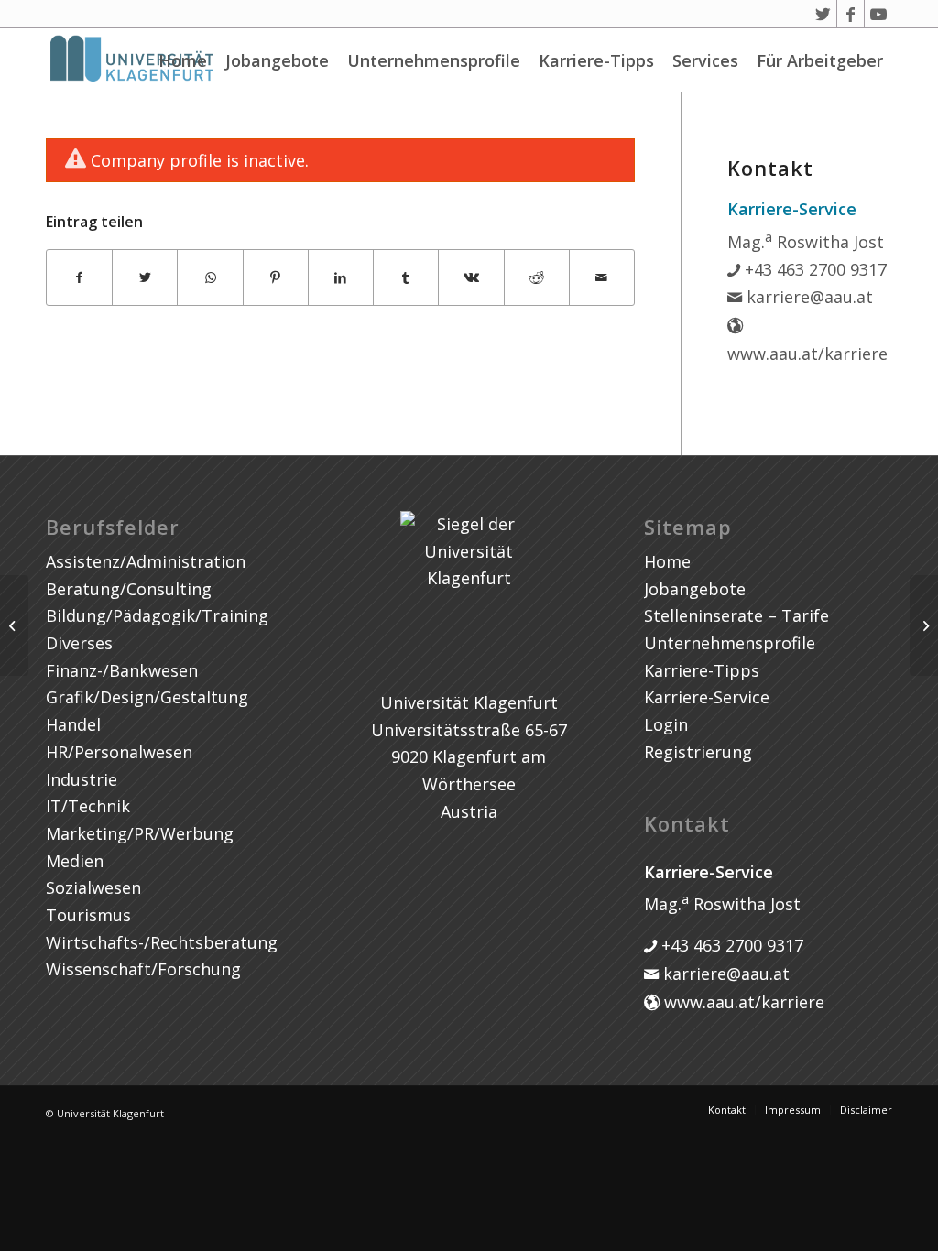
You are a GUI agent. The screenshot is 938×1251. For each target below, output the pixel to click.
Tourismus (88, 915)
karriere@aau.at (807, 297)
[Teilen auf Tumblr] (406, 278)
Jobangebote (277, 60)
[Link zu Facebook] (850, 13)
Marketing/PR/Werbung (140, 833)
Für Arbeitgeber (820, 60)
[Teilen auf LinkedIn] (341, 278)
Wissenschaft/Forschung (143, 969)
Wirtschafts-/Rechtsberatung (162, 942)
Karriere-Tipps (596, 60)
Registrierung (698, 752)
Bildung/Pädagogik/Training (157, 615)
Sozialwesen (93, 887)
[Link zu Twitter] (823, 13)
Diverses (79, 643)
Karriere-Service (706, 697)
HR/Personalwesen (119, 752)
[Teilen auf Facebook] (79, 278)
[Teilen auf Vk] (471, 278)
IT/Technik (88, 806)
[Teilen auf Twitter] (145, 278)
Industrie (81, 779)
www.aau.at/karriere (742, 1002)
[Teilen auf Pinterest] (276, 278)
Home (182, 60)
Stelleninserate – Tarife (736, 615)
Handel (73, 724)
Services (705, 60)
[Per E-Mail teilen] (602, 278)
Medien (75, 861)
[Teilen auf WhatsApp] (210, 278)
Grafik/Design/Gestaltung (147, 697)
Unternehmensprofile (433, 60)
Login (666, 724)
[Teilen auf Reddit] (537, 278)
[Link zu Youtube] (878, 13)
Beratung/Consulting (129, 589)
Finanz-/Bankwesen (122, 670)
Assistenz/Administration (145, 561)
